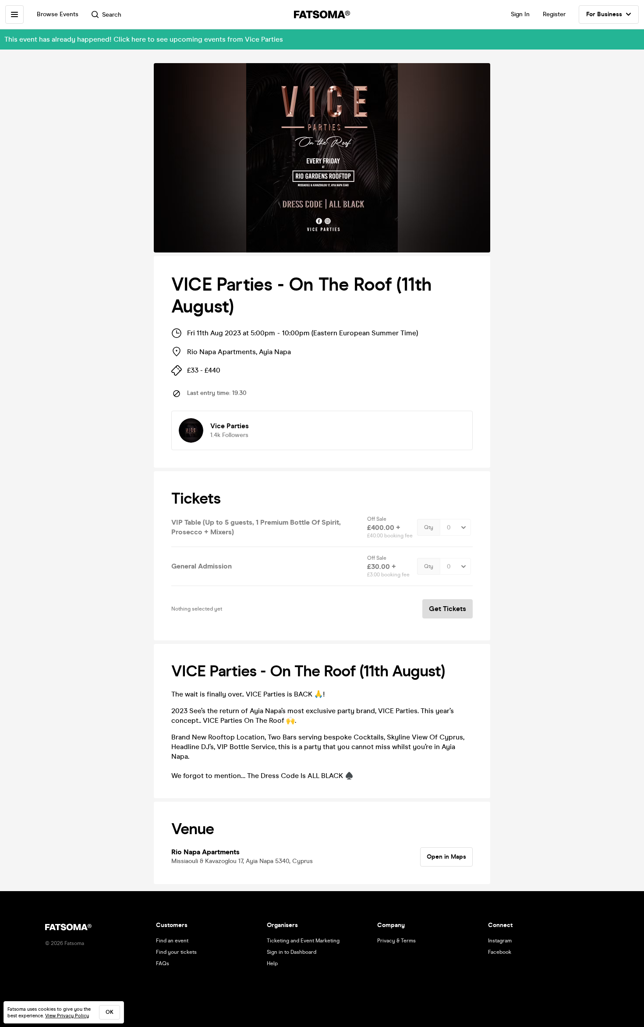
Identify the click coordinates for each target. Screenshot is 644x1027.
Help (272, 963)
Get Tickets (447, 608)
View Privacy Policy (67, 1016)
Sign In (520, 14)
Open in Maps (446, 856)
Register (554, 14)
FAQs (162, 963)
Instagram (500, 941)
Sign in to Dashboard (291, 952)
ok (109, 1012)
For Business (604, 14)
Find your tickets (176, 952)
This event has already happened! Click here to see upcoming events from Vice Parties (143, 39)
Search (111, 14)
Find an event (172, 941)
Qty (428, 527)
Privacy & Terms (396, 941)
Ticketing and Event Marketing (303, 941)
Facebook (499, 952)
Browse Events (57, 14)
